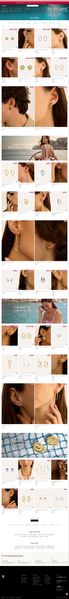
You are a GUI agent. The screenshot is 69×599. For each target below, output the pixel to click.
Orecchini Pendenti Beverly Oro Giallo (7, 262)
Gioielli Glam (41, 536)
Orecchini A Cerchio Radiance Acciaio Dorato (8, 184)
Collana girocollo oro (18, 547)
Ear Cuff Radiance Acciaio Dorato (24, 212)
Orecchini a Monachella (50, 534)
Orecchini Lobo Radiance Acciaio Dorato (25, 49)
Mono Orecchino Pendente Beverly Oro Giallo (24, 291)
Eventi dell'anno (47, 581)
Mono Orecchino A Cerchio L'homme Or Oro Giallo (44, 262)
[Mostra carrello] (66, 5)
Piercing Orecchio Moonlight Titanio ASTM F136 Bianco (58, 347)
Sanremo (46, 536)
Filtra (65, 25)
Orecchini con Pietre (41, 534)
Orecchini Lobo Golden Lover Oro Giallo (8, 49)
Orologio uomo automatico (40, 547)
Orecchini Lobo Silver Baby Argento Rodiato (8, 291)
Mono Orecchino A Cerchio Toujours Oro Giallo (41, 213)
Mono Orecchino (18, 534)
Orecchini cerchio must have (33, 536)
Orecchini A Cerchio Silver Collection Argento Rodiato (57, 481)
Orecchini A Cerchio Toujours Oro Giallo (58, 50)
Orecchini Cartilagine (32, 534)
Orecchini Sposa (24, 536)
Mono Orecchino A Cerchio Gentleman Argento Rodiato (57, 213)
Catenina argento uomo (50, 547)
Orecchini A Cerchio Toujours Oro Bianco (41, 50)
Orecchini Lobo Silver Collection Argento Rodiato (58, 376)
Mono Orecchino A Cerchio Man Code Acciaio (41, 184)
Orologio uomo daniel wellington (28, 547)
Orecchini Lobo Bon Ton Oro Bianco (7, 425)
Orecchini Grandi (25, 534)
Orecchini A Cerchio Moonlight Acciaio (8, 347)
